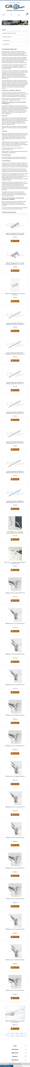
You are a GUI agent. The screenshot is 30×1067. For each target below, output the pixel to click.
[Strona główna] (15, 7)
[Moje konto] (19, 15)
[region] (15, 22)
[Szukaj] (11, 15)
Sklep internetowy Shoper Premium (15, 1066)
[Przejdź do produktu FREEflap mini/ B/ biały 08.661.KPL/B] (15, 890)
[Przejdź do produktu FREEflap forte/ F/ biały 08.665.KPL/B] (15, 706)
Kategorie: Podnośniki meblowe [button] (9, 33)
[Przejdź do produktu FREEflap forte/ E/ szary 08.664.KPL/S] (15, 676)
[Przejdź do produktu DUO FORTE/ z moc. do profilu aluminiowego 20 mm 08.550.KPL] (15, 523)
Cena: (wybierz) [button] (6, 44)
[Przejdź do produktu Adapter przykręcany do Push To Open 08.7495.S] (15, 285)
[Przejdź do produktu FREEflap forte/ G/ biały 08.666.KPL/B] (15, 768)
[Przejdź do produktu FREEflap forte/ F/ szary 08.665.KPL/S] (15, 737)
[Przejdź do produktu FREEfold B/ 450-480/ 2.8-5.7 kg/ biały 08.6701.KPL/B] (15, 1012)
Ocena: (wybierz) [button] (6, 40)
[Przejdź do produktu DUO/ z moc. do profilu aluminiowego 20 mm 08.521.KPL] (15, 554)
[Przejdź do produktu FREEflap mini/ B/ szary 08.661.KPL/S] (15, 920)
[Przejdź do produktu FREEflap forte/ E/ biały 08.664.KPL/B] (15, 645)
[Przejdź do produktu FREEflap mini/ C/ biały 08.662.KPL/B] (15, 951)
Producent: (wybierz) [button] (7, 36)
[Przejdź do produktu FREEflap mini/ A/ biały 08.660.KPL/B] (15, 829)
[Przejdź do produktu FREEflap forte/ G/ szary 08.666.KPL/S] (15, 798)
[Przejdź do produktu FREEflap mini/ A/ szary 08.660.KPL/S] (15, 859)
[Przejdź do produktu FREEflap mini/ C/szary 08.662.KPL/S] (15, 982)
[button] (4, 15)
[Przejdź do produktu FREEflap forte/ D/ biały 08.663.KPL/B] (15, 584)
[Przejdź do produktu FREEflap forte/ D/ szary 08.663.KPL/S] (15, 615)
